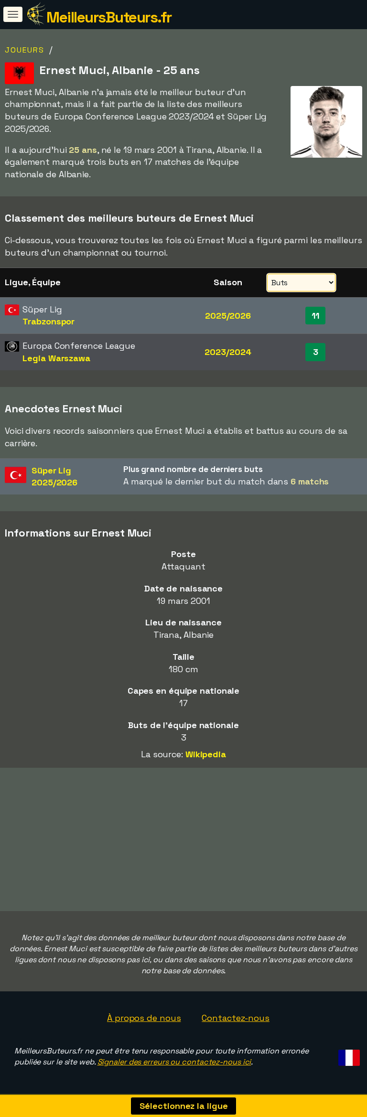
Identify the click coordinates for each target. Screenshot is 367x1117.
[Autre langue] (347, 1054)
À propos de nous (144, 1017)
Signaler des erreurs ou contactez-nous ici (174, 1062)
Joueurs (24, 50)
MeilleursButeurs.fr (109, 17)
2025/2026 (228, 315)
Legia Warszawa (56, 358)
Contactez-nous (236, 1017)
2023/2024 (228, 351)
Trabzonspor (48, 321)
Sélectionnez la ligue (184, 1105)
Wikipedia (205, 754)
